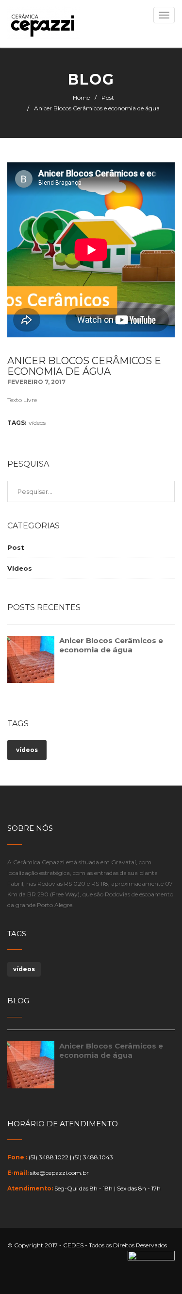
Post (107, 97)
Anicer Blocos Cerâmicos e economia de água (111, 645)
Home (81, 97)
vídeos (37, 422)
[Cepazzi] (43, 24)
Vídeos (19, 568)
